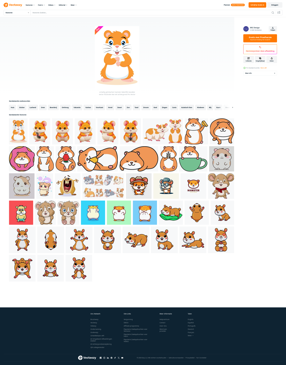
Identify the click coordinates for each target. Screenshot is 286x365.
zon (128, 107)
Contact (162, 323)
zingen (164, 107)
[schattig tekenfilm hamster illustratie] (196, 131)
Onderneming (95, 329)
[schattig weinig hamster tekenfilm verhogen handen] (79, 240)
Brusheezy (94, 319)
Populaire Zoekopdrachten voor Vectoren (135, 330)
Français (191, 332)
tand (136, 107)
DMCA (126, 323)
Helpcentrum (164, 319)
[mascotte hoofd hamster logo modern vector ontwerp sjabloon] (193, 186)
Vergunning (128, 319)
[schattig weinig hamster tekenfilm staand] (22, 240)
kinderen (200, 107)
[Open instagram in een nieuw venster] (104, 358)
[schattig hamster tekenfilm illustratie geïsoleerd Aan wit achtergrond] (62, 131)
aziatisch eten (186, 107)
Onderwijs (94, 332)
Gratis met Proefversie (260, 38)
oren (43, 107)
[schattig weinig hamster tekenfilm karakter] (197, 213)
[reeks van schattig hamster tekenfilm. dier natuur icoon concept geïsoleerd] (103, 186)
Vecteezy (93, 323)
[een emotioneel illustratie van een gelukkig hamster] (67, 186)
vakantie (77, 107)
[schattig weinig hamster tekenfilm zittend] (107, 240)
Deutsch (191, 329)
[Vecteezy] (13, 5)
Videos (50, 5)
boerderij (53, 107)
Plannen (227, 5)
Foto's (40, 5)
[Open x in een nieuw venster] (119, 358)
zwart (119, 107)
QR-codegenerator (97, 347)
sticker (22, 107)
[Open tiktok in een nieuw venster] (115, 358)
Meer (73, 5)
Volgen (272, 30)
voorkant (99, 107)
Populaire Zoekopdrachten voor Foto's (135, 335)
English (190, 319)
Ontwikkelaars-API (97, 336)
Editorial (62, 5)
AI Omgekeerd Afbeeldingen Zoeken (101, 340)
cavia (174, 107)
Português (192, 326)
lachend (33, 107)
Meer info (248, 73)
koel (155, 107)
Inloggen (274, 5)
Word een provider (163, 330)
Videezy (93, 326)
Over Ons (163, 326)
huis (12, 107)
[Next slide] (230, 107)
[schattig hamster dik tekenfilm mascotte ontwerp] (21, 213)
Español (191, 323)
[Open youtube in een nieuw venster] (122, 358)
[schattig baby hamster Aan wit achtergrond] (221, 186)
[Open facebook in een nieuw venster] (101, 358)
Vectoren (29, 5)
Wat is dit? (263, 68)
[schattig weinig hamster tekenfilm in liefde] (221, 240)
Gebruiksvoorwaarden (176, 358)
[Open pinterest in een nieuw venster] (111, 358)
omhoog (65, 107)
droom (146, 107)
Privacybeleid (190, 358)
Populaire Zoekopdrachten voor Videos (135, 340)
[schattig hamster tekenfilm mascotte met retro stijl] (139, 186)
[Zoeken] (273, 12)
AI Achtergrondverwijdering (101, 344)
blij (210, 107)
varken (88, 107)
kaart (218, 107)
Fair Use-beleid (201, 358)
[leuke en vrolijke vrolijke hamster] (44, 186)
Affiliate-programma (131, 326)
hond (110, 107)
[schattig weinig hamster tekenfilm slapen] (171, 213)
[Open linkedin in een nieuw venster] (108, 358)
